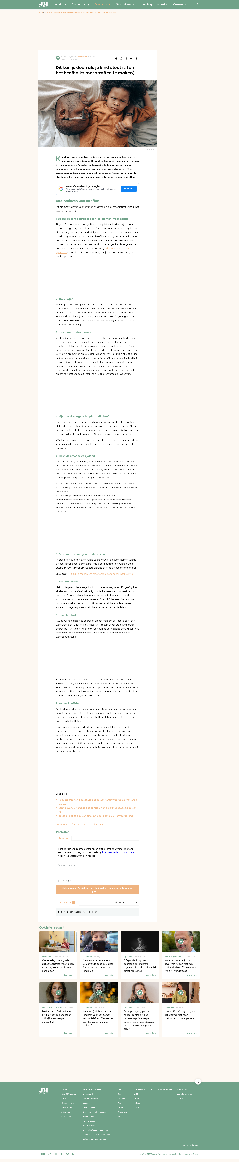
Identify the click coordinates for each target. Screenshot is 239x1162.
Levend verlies (89, 1107)
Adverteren (66, 1112)
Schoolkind (122, 1112)
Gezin (136, 1098)
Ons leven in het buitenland (94, 1112)
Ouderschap (78, 4)
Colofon (64, 1098)
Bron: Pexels (150, 149)
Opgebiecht (88, 1094)
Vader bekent (88, 1103)
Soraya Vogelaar (68, 56)
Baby (119, 1094)
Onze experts (181, 4)
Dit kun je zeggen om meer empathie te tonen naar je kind (101, 574)
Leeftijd (58, 4)
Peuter (120, 1103)
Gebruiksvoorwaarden (186, 1094)
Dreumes (121, 1098)
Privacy (180, 1098)
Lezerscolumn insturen (161, 1089)
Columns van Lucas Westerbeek (97, 1134)
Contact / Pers (67, 1103)
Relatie (137, 1103)
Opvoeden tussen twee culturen (97, 1130)
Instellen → (129, 188)
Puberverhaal (88, 1116)
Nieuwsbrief (66, 1107)
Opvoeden (101, 4)
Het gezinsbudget (90, 1098)
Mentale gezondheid (152, 4)
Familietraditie (89, 1121)
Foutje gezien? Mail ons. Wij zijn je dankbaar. (80, 824)
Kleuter (120, 1107)
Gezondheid (123, 4)
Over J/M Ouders (68, 1094)
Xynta (195, 1154)
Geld (136, 1094)
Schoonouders (89, 1125)
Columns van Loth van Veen (95, 1139)
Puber (120, 1116)
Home (40, 12)
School (137, 1107)
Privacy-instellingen (188, 1145)
